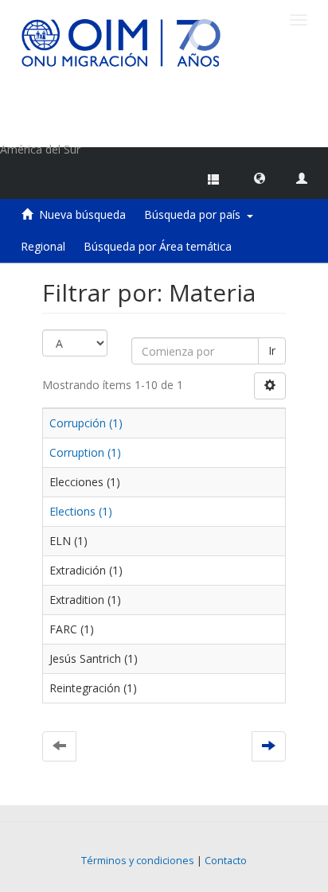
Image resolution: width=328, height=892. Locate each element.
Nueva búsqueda (82, 214)
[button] (259, 177)
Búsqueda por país (195, 214)
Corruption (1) (85, 452)
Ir (271, 350)
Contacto (226, 860)
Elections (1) (80, 511)
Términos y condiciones (137, 860)
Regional (43, 246)
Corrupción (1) (86, 422)
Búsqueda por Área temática (158, 246)
